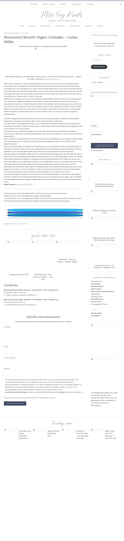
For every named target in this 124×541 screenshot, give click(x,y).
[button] (9, 210)
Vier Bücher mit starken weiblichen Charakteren (104, 185)
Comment (7, 327)
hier (62, 392)
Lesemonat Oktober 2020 (19, 274)
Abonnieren (99, 67)
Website (7, 368)
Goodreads (98, 46)
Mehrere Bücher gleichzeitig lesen (104, 212)
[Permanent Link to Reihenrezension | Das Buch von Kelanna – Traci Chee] (43, 242)
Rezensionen (15, 33)
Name (6, 346)
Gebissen (20, 184)
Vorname (94, 126)
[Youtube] (118, 1)
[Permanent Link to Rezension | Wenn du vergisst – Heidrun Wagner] (67, 242)
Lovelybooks (109, 46)
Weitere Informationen (51, 79)
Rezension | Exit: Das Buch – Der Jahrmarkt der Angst (104, 239)
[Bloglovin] (105, 39)
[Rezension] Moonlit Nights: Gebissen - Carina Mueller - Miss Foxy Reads (29, 290)
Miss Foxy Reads (62, 16)
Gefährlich (29, 184)
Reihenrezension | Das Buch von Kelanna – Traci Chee (43, 277)
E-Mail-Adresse (10, 357)
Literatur (7, 33)
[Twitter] (115, 1)
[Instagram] (117, 1)
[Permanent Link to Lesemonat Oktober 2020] (18, 242)
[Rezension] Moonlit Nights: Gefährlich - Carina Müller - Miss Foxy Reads (29, 299)
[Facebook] (102, 39)
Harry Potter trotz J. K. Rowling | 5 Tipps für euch (104, 266)
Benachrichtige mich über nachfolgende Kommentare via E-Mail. (31, 397)
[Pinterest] (116, 1)
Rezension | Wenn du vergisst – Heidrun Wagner (67, 260)
